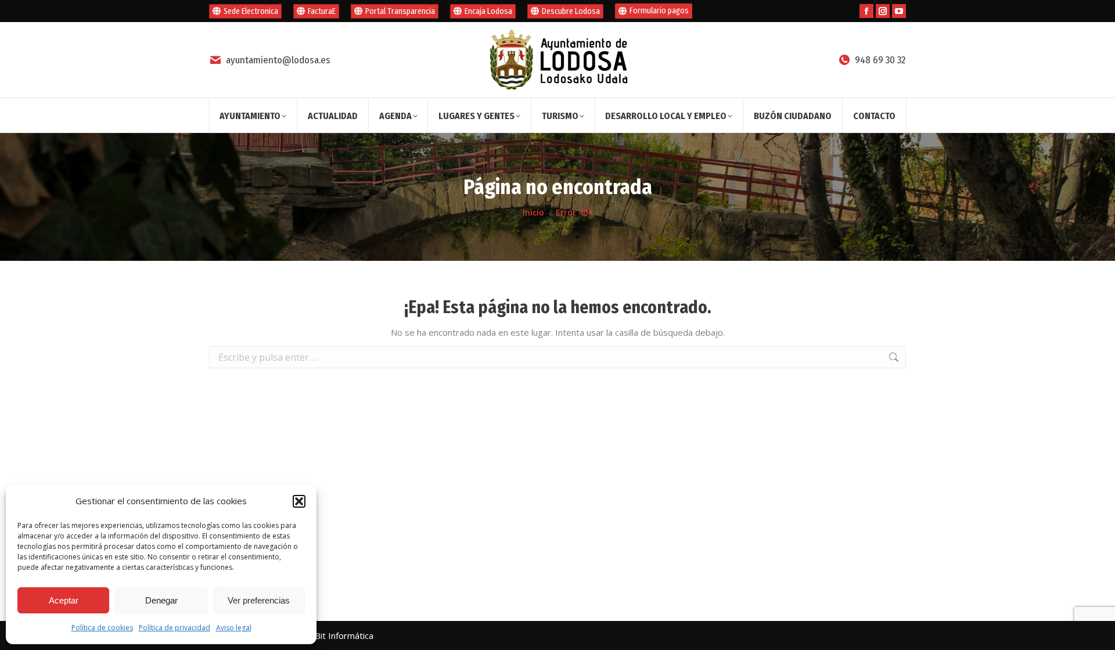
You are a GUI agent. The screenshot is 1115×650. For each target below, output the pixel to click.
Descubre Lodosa (571, 11)
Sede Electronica (251, 11)
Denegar (161, 600)
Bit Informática (344, 635)
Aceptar (63, 600)
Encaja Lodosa (488, 11)
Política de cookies (102, 628)
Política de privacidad (174, 628)
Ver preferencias (259, 600)
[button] (299, 501)
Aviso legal (233, 628)
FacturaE (322, 11)
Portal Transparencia (400, 11)
